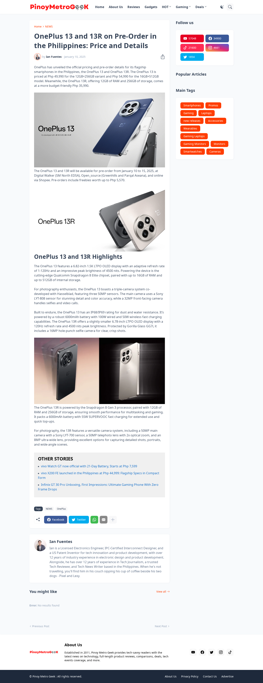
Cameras (215, 151)
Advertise (227, 676)
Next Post (161, 626)
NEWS (49, 26)
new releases (191, 121)
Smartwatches (192, 151)
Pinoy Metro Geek (44, 676)
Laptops (206, 113)
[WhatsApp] (94, 520)
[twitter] (211, 652)
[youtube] (193, 652)
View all (161, 591)
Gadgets (151, 7)
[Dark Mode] (222, 6)
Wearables (190, 128)
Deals (199, 7)
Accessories (215, 121)
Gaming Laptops (194, 136)
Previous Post (40, 626)
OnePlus (61, 508)
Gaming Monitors (194, 144)
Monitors (219, 144)
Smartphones (192, 105)
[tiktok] (230, 652)
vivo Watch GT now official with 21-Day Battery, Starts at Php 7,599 (89, 466)
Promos (213, 105)
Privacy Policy (189, 676)
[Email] (103, 520)
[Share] (161, 56)
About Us (116, 7)
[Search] (230, 6)
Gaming (182, 7)
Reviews (133, 7)
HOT (165, 7)
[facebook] (202, 652)
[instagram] (220, 652)
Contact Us (210, 676)
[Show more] (113, 520)
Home (99, 7)
